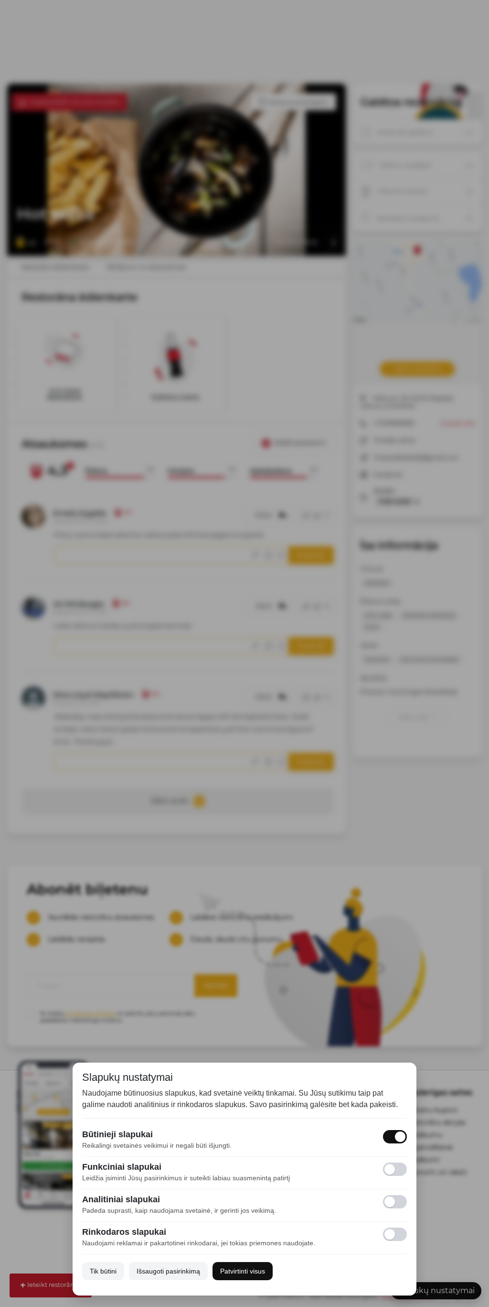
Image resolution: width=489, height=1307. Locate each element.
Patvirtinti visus (242, 1271)
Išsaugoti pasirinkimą (168, 1271)
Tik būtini (103, 1271)
